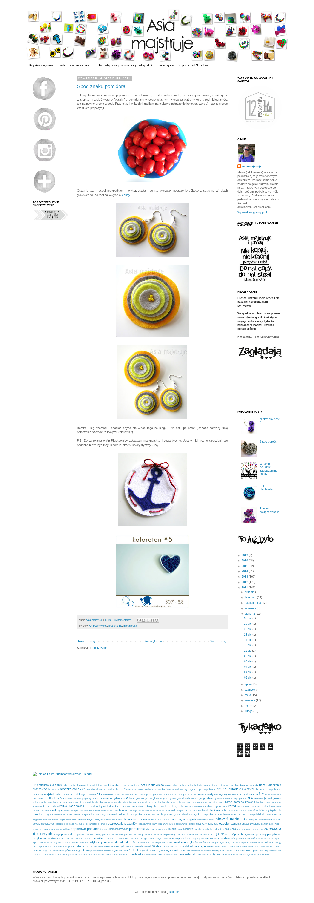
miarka (55, 819)
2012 (245, 582)
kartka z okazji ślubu (172, 806)
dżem (131, 794)
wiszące (200, 846)
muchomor (114, 819)
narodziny (176, 819)
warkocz (130, 846)
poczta (197, 829)
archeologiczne (132, 785)
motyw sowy (101, 819)
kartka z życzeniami (216, 806)
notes (244, 819)
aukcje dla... (172, 785)
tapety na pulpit (231, 842)
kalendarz (38, 802)
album (79, 785)
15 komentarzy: (123, 619)
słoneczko (269, 838)
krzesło (172, 810)
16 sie (248, 645)
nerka (212, 819)
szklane (84, 842)
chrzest (119, 789)
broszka (113, 625)
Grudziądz (196, 798)
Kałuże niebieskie (266, 488)
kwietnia (250, 700)
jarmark (268, 798)
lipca (248, 684)
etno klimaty (205, 794)
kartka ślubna (50, 806)
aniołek (95, 785)
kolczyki (57, 810)
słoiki (260, 838)
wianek (148, 846)
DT (98, 794)
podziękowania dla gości (250, 829)
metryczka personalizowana (217, 814)
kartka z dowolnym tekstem (98, 806)
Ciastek (128, 789)
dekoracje (182, 789)
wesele (139, 846)
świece (198, 842)
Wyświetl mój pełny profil (252, 212)
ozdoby (224, 823)
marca (249, 705)
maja (248, 695)
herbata (229, 798)
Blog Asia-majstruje (41, 65)
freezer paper (81, 798)
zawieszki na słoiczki (154, 854)
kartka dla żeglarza (189, 802)
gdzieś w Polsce (124, 798)
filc (120, 625)
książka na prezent (187, 810)
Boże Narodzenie (270, 785)
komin (67, 810)
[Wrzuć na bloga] (143, 620)
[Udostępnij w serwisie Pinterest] (156, 620)
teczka (261, 842)
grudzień (208, 798)
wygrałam (82, 850)
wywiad (161, 850)
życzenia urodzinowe (258, 854)
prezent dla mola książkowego (160, 834)
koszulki (157, 810)
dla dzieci (248, 789)
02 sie (248, 677)
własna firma (221, 846)
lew (242, 810)
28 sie (248, 629)
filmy (267, 794)
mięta (62, 819)
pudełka (51, 838)
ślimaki (119, 842)
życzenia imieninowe (235, 854)
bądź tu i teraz (211, 785)
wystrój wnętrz (148, 850)
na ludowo (127, 819)
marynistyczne (103, 814)
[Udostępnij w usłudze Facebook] (152, 620)
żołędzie (201, 854)
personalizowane (118, 829)
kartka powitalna (265, 802)
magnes (48, 814)
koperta (114, 810)
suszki (68, 842)
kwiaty (218, 810)
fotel (40, 798)
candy (126, 195)
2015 (245, 566)
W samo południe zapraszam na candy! (268, 468)
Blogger (174, 892)
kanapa (48, 802)
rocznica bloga (139, 838)
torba (35, 846)
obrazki (59, 823)
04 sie (248, 672)
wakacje (108, 846)
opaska (200, 823)
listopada (251, 597)
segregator (198, 838)
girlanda (157, 798)
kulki (210, 810)
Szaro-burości (268, 441)
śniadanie (167, 842)
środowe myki (184, 842)
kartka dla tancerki (168, 802)
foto (46, 798)
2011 (245, 587)
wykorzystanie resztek (99, 850)
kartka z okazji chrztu (148, 806)
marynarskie (130, 625)
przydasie (274, 834)
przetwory (261, 834)
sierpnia (250, 613)
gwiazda (219, 798)
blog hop (234, 785)
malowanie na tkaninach (67, 814)
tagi (221, 842)
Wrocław (57, 850)
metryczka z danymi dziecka (250, 814)
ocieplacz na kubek (74, 823)
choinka (110, 789)
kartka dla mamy (101, 802)
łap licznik (275, 810)
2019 (245, 555)
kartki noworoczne (246, 806)
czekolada (147, 789)
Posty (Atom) (100, 648)
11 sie (248, 650)
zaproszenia (257, 850)
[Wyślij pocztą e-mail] (139, 620)
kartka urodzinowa (70, 806)
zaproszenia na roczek (53, 854)
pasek (105, 829)
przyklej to (39, 838)
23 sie (248, 634)
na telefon (163, 819)
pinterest (163, 829)
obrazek (263, 819)
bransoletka (40, 789)
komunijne (94, 810)
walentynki (119, 846)
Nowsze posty (87, 641)
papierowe (78, 829)
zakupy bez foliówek (222, 850)
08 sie (248, 661)
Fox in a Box (56, 798)
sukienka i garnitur (54, 842)
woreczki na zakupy (252, 846)
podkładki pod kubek (213, 829)
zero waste (171, 854)
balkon (183, 785)
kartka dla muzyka (147, 802)
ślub (128, 842)
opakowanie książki (184, 823)
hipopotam (240, 798)
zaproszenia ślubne (102, 854)
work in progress (42, 850)
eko (137, 794)
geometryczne (144, 798)
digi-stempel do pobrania (202, 789)
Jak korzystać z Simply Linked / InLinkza (183, 65)
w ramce (98, 846)
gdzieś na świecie (100, 798)
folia (35, 798)
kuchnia (202, 810)
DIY (219, 789)
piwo (179, 829)
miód (68, 819)
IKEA (250, 798)
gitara (165, 798)
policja (57, 834)
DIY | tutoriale (231, 789)
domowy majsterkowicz (47, 794)
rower (151, 838)
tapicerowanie (249, 842)
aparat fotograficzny (111, 785)
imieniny (258, 798)
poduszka (230, 829)
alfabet (87, 785)
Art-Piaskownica (98, 625)
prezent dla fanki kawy (89, 834)
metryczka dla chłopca (155, 814)
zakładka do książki (201, 850)
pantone (46, 829)
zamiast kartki (242, 850)
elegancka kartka (188, 794)
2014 (245, 571)
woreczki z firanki (272, 846)
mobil (74, 819)
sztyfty (93, 842)
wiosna (179, 846)
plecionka (188, 829)
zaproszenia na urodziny (79, 854)
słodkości (252, 838)
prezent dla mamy (133, 834)
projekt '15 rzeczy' (223, 834)
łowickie (38, 814)
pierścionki (137, 829)
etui (216, 794)
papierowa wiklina (60, 829)
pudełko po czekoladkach (70, 838)
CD (83, 789)
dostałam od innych (75, 794)
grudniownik (183, 798)
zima (181, 854)
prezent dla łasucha (112, 834)
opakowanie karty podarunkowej (155, 823)
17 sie (248, 639)
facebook (233, 794)
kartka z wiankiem (194, 806)
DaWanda (171, 789)
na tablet (152, 819)
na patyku (140, 819)
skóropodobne (238, 838)
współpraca (68, 850)
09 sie (248, 656)
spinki (278, 838)
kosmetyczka (134, 810)
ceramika (90, 789)
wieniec (170, 846)
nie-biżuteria (227, 819)
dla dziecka (261, 789)
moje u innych (86, 819)
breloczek (53, 789)
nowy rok (253, 819)
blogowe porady (249, 785)
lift (246, 810)
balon (191, 785)
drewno (92, 794)
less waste (234, 810)
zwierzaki (191, 854)
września (251, 608)
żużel (209, 854)
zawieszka (136, 854)
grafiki (173, 798)
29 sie (248, 623)
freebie (69, 798)
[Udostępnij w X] (148, 620)
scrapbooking (181, 838)
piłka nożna (152, 829)
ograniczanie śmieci (96, 823)
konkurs (105, 810)
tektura (269, 842)
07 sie (248, 666)
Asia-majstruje (94, 619)
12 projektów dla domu (47, 785)
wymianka (117, 850)
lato (226, 810)
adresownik (69, 785)
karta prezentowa (62, 802)
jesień (277, 798)
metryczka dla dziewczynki (184, 814)
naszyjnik (189, 819)
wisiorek (189, 846)
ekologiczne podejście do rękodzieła (159, 794)
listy (250, 810)
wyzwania (173, 850)
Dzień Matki (121, 794)
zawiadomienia (121, 854)
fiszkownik (276, 794)
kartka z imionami (125, 806)
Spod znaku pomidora (101, 86)
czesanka (159, 789)
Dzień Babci (107, 794)
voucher (89, 846)
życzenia (218, 854)
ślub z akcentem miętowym (147, 842)
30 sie (248, 618)
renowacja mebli (115, 838)
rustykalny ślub (163, 838)
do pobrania (274, 789)
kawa (272, 806)
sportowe (38, 842)
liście (255, 810)
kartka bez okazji (82, 802)
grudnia (250, 592)
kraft (164, 810)
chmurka (100, 789)
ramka (88, 838)
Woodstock (235, 846)
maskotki (116, 814)
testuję (277, 842)
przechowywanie (244, 834)
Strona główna (153, 641)
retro (127, 838)
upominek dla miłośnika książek (55, 846)
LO (261, 810)
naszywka (202, 819)
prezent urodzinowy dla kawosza (194, 834)
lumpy (266, 810)
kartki (232, 806)
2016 (245, 560)
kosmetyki (147, 810)
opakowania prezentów (122, 823)
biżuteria (224, 785)
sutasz (76, 842)
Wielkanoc (159, 846)
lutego (249, 711)
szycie (102, 842)
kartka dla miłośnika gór (124, 802)
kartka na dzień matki (212, 802)
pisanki (172, 829)
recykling (99, 838)
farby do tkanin (248, 794)
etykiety (223, 794)
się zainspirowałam (217, 838)
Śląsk (111, 842)
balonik (198, 785)
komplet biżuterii (79, 810)
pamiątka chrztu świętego (245, 823)
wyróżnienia (132, 850)
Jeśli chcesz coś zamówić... (76, 65)
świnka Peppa (210, 842)
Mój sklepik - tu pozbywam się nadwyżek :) (125, 65)
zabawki (185, 850)
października (253, 602)
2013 (245, 576)
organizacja (211, 823)
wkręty (211, 846)
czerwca (250, 689)
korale (123, 810)
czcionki (137, 789)
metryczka (136, 814)
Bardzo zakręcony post (269, 510)
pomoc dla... (69, 834)
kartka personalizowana (240, 802)
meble (126, 814)
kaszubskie (262, 806)
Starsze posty (218, 641)
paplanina (94, 829)
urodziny (78, 846)
